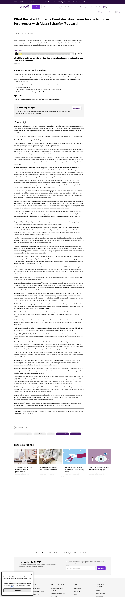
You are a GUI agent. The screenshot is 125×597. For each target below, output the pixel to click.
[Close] (31, 574)
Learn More (76, 108)
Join (36, 7)
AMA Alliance (99, 596)
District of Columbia (40, 434)
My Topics (112, 12)
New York (51, 434)
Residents (17, 15)
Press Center (77, 591)
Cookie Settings (17, 590)
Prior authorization (34, 588)
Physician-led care (34, 594)
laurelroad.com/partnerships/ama (30, 397)
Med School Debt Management (23, 434)
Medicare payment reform (36, 591)
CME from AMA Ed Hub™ (26, 2)
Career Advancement (38, 2)
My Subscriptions (104, 12)
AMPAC (98, 590)
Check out (19, 89)
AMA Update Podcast (62, 434)
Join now (46, 92)
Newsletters (79, 2)
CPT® (69, 2)
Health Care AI (85, 553)
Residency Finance (28, 15)
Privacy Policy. (11, 586)
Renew (46, 7)
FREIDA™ (16, 2)
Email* (67, 565)
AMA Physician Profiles (50, 2)
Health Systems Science (71, 553)
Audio (73, 2)
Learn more (25, 87)
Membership (77, 588)
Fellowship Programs (55, 553)
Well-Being (60, 2)
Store (65, 2)
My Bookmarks (121, 12)
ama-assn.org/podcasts (35, 405)
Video (84, 2)
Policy (75, 594)
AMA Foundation (101, 593)
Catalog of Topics (76, 434)
